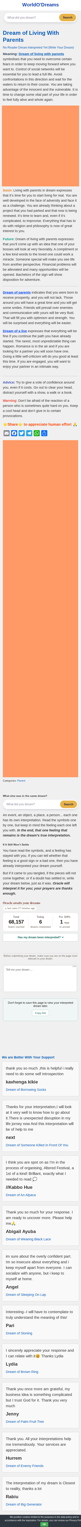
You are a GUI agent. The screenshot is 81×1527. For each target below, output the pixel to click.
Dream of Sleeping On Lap (26, 1295)
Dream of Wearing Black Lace (28, 1239)
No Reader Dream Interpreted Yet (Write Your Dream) (38, 47)
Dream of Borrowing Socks (26, 1090)
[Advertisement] (40, 146)
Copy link (40, 1012)
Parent (21, 780)
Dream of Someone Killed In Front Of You (37, 1145)
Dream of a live (15, 331)
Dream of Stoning (19, 1333)
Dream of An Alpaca (21, 1195)
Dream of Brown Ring (22, 1372)
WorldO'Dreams (40, 5)
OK (44, 1524)
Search (67, 17)
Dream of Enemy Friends (25, 1466)
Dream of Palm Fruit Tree (25, 1422)
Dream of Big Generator (24, 1504)
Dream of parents (17, 292)
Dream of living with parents (41, 54)
